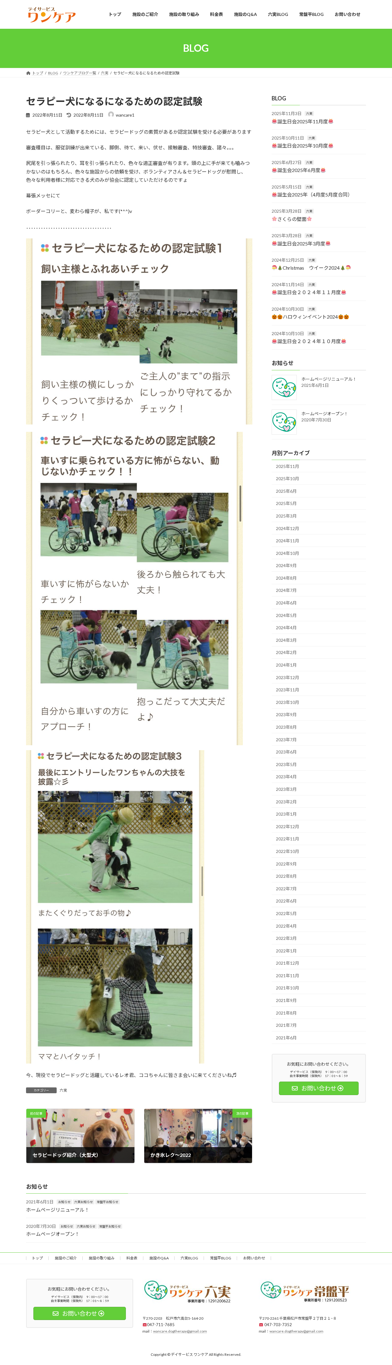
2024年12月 (287, 528)
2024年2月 (286, 652)
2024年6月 (286, 602)
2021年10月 (287, 987)
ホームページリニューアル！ (329, 378)
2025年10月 (287, 478)
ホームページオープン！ (324, 413)
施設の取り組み (102, 1258)
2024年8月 (286, 577)
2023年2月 (286, 801)
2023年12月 (287, 677)
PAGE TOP (377, 1318)
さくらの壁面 (292, 219)
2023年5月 (286, 764)
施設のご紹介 (66, 1258)
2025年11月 (287, 466)
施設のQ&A (159, 1258)
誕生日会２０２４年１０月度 (309, 341)
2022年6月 (286, 900)
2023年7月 (286, 739)
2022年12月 (287, 826)
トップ (37, 1258)
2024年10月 (287, 552)
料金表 (132, 1258)
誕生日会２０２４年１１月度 (309, 292)
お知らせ (64, 1202)
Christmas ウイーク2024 (311, 268)
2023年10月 (287, 702)
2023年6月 (286, 751)
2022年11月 (287, 838)
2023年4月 (286, 776)
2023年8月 (286, 727)
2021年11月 (287, 975)
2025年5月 (286, 503)
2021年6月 (286, 1037)
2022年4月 (286, 925)
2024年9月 (286, 565)
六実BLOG (189, 1258)
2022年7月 (286, 888)
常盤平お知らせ (107, 1202)
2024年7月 (286, 590)
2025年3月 (286, 515)
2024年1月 (286, 665)
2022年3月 (286, 938)
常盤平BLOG (220, 1258)
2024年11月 (287, 540)
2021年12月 (287, 963)
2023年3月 (286, 789)
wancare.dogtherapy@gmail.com (180, 1331)
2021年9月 (286, 1000)
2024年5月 (286, 615)
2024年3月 (286, 639)
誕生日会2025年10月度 (302, 145)
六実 (63, 1090)
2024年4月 (286, 627)
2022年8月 (286, 876)
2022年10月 (287, 851)
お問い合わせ (254, 1258)
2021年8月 (286, 1012)
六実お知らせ (83, 1202)
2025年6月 (286, 490)
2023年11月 (287, 689)
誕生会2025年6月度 (298, 170)
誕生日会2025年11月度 (302, 121)
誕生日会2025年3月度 (301, 243)
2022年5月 (286, 913)
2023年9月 (286, 714)
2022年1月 (286, 950)
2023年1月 (286, 814)
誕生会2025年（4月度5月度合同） (314, 194)
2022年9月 (286, 863)
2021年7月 (286, 1025)
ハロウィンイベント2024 (310, 317)
